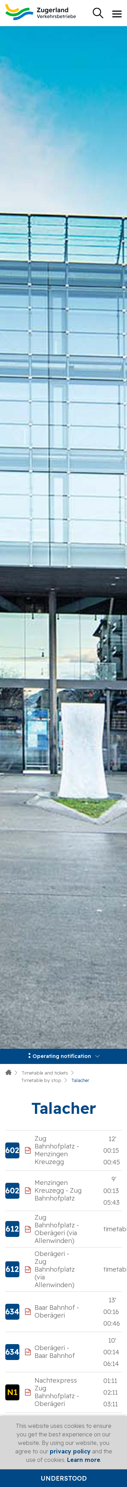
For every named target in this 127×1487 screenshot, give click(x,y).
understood (64, 1478)
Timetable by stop (41, 1080)
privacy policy (70, 1451)
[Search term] (98, 13)
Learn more (83, 1459)
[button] (63, 1056)
